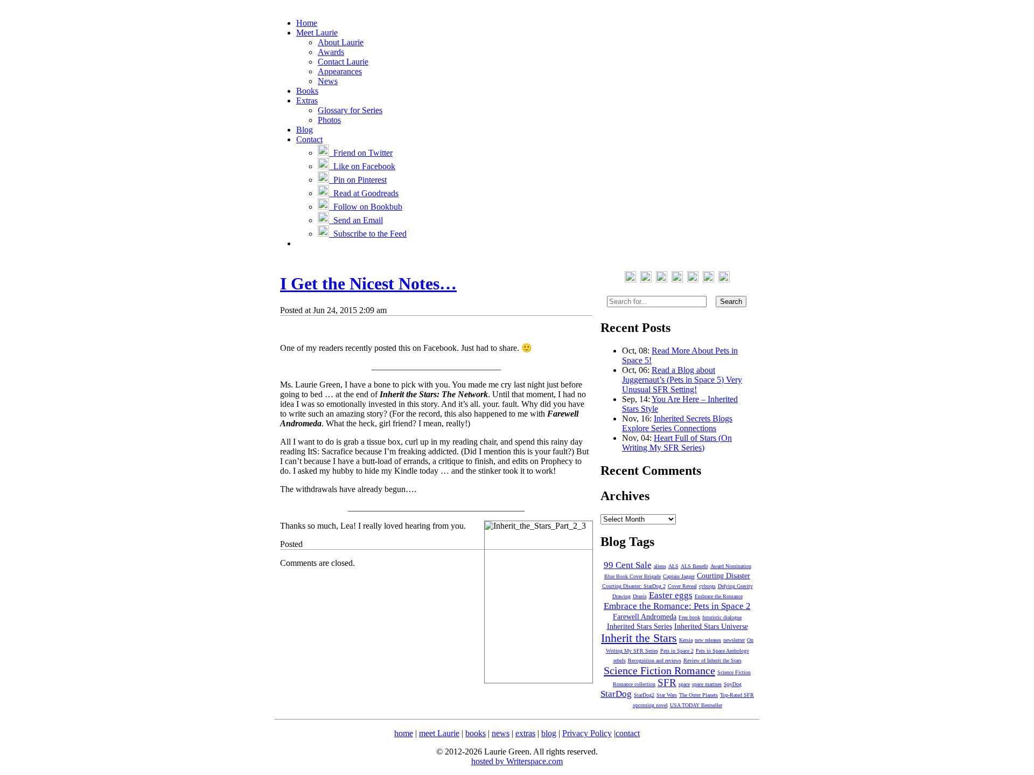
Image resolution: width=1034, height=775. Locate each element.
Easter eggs (671, 595)
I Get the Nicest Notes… (368, 283)
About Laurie (341, 42)
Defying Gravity (735, 586)
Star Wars (666, 695)
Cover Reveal (682, 586)
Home (306, 22)
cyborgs (707, 586)
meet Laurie (439, 733)
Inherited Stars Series (639, 626)
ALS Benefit (694, 566)
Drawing (621, 596)
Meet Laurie (317, 32)
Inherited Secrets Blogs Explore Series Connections (677, 423)
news (500, 733)
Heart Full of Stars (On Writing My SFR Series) (677, 442)
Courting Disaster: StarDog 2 (634, 586)
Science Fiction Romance (659, 670)
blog (548, 733)
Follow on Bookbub (365, 206)
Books (307, 90)
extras (525, 733)
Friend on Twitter (361, 152)
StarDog (616, 694)
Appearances (340, 71)
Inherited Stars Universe (711, 626)
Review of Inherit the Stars (712, 660)
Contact (309, 139)
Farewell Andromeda (644, 617)
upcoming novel (650, 705)
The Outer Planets (698, 695)
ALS (673, 566)
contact (628, 733)
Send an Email (356, 220)
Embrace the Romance (719, 596)
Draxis (640, 596)
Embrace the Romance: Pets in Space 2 (677, 606)
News (328, 81)
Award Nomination (730, 566)
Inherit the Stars (639, 638)
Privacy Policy (587, 733)
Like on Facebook (362, 166)
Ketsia (686, 640)
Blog (304, 129)
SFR (667, 682)
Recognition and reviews (654, 660)
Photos (329, 119)
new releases (708, 640)
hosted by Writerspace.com (517, 761)
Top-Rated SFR (737, 695)
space (684, 684)
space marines (707, 684)
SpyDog (733, 684)
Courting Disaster (723, 576)
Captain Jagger (679, 576)
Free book (689, 617)
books (475, 733)
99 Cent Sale (628, 565)
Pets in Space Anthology (722, 651)
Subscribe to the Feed (368, 233)
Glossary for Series (350, 110)
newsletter (734, 640)
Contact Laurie (343, 61)
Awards (331, 52)
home (403, 733)
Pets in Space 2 (677, 651)
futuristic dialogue (722, 617)
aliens (660, 566)
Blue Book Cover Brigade (632, 576)
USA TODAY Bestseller (696, 705)
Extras (307, 100)
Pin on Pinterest (358, 179)
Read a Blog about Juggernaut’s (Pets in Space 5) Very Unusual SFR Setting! (682, 379)
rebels (619, 660)
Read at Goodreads (364, 193)
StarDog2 (644, 695)
